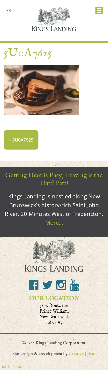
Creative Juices (82, 353)
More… (54, 222)
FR (8, 10)
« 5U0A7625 (21, 140)
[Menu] (99, 10)
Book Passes (11, 366)
